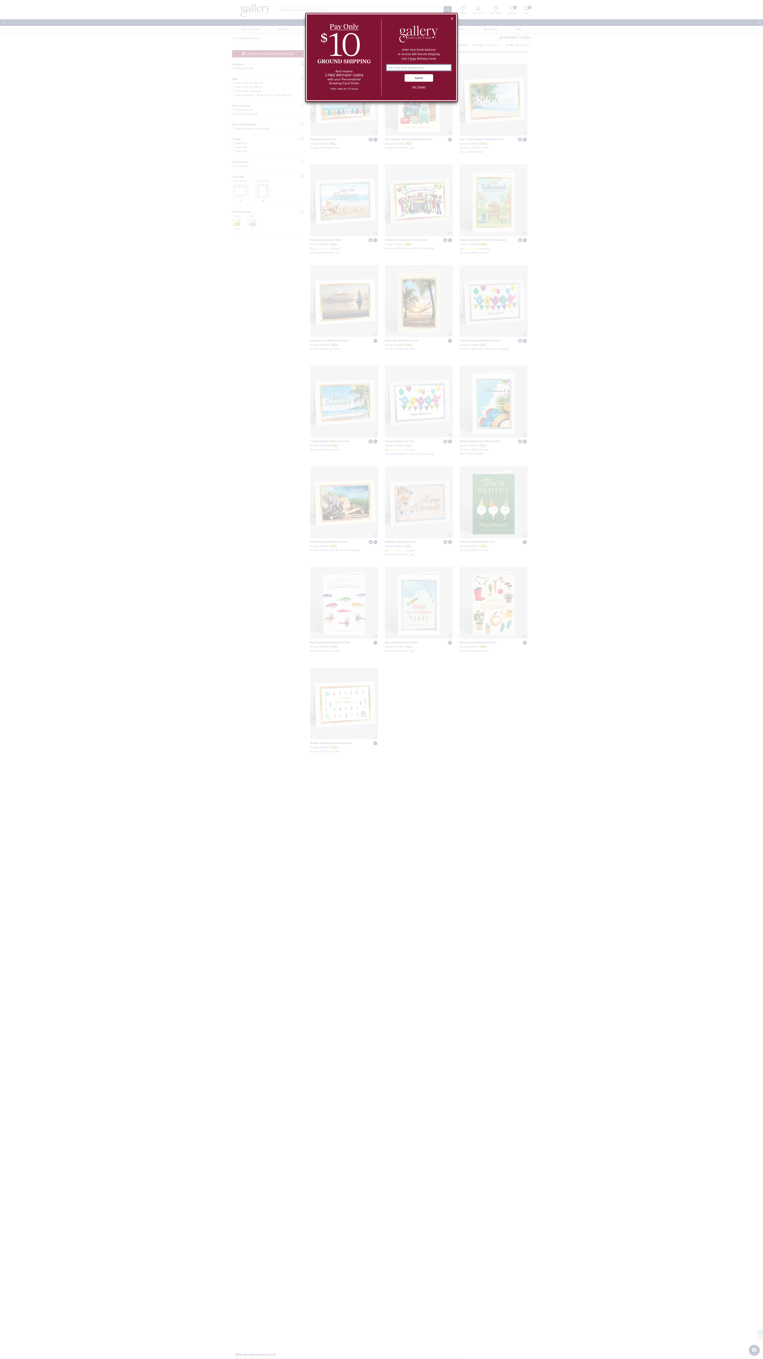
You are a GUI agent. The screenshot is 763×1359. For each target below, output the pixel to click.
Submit (419, 78)
